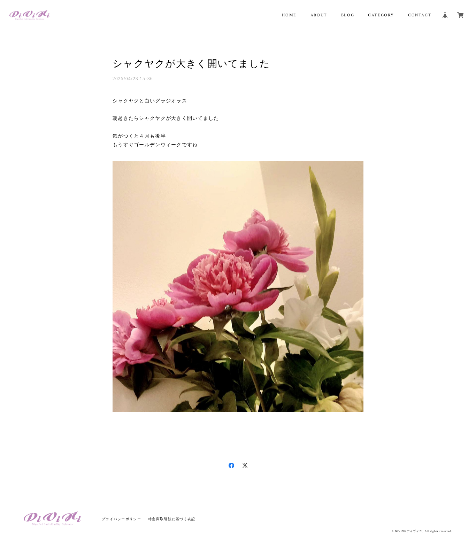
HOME (289, 15)
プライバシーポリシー (121, 519)
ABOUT (318, 15)
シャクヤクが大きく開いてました (191, 63)
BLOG (347, 15)
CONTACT (419, 15)
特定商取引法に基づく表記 (171, 519)
